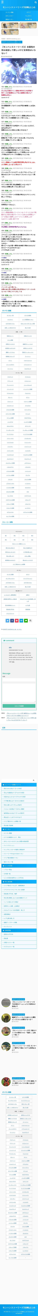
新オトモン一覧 (8, 862)
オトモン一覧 (10, 315)
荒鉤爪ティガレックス (27, 352)
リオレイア (28, 500)
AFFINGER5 (19, 1313)
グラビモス (28, 405)
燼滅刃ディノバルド (28, 344)
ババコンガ (28, 471)
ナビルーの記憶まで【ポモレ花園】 (14, 809)
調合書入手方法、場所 (10, 893)
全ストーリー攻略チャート (19, 543)
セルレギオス (10, 426)
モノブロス (10, 495)
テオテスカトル (28, 360)
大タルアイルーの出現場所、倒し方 (14, 910)
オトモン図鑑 (9, 12)
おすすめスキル (28, 582)
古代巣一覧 (7, 873)
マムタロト (28, 16)
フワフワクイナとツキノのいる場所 (14, 889)
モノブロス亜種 (10, 516)
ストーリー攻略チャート (13, 785)
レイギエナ (28, 508)
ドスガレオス (27, 438)
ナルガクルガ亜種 (27, 454)
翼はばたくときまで (28, 560)
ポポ (28, 491)
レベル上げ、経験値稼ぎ (10, 595)
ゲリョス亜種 (10, 418)
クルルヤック (10, 405)
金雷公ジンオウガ (27, 348)
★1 (6, 535)
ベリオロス (28, 483)
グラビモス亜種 (10, 409)
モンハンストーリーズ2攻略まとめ (19, 7)
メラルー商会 (8, 869)
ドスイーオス (10, 438)
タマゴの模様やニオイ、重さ (12, 837)
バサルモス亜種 (10, 471)
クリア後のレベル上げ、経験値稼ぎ (14, 885)
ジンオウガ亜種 (28, 422)
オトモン (19, 629)
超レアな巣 (28, 327)
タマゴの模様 (27, 315)
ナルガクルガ (10, 454)
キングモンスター (10, 578)
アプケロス (28, 377)
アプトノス (10, 381)
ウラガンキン (10, 393)
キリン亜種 (10, 340)
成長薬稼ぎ (7, 914)
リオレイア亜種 (10, 504)
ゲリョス (28, 413)
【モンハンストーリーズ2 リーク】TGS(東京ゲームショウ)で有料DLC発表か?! (24, 1004)
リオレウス (28, 504)
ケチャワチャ (27, 409)
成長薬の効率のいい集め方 (10, 599)
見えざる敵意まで (27, 548)
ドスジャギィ (27, 442)
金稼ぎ (27, 595)
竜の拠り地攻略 (8, 825)
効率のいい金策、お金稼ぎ (12, 906)
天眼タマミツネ (28, 336)
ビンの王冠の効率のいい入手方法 (13, 878)
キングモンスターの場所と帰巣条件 (14, 849)
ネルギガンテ (27, 368)
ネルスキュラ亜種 (10, 463)
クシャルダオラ (10, 364)
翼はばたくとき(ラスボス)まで (13, 817)
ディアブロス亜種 (27, 434)
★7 (23, 539)
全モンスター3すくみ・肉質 (28, 323)
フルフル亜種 (27, 479)
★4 (32, 535)
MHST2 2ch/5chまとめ (9, 629)
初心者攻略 (8, 882)
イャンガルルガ (28, 385)
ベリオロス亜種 (10, 487)
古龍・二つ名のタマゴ (10, 327)
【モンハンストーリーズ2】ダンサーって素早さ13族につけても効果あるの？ (24, 1048)
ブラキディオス (10, 483)
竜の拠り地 (28, 19)
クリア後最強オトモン (27, 319)
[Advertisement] (19, 755)
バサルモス (28, 467)
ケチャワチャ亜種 (10, 413)
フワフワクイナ (10, 613)
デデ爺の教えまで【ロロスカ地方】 (14, 801)
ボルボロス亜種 (10, 491)
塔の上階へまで (10, 556)
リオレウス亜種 (10, 508)
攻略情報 (8, 930)
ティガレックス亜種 (28, 430)
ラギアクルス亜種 (10, 500)
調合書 (6, 938)
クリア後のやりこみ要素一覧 (12, 821)
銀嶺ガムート (10, 336)
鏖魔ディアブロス (10, 352)
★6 (14, 539)
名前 (3, 676)
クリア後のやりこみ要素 (19, 564)
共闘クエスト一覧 (9, 942)
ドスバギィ (10, 446)
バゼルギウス (10, 467)
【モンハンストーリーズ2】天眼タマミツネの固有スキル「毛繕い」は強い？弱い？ (24, 1032)
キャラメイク (8, 926)
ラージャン (28, 356)
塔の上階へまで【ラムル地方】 (13, 805)
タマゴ (28, 12)
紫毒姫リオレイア (10, 356)
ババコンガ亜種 (10, 475)
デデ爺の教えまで (27, 552)
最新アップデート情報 (10, 922)
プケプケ (28, 475)
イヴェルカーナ (28, 364)
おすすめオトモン (10, 323)
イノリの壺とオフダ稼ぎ (11, 902)
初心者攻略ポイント (10, 605)
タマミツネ (28, 426)
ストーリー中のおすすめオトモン (13, 853)
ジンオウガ (10, 422)
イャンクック (10, 389)
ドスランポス (10, 450)
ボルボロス (28, 487)
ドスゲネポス (10, 442)
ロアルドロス (10, 512)
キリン (10, 360)
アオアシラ (10, 377)
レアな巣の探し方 (9, 918)
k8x (10, 647)
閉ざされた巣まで (10, 548)
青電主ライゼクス (10, 344)
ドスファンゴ (27, 446)
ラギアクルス (27, 495)
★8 (32, 539)
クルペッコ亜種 (28, 401)
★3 (23, 535)
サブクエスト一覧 (9, 946)
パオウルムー (27, 463)
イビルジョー (27, 381)
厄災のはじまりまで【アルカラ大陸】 (15, 796)
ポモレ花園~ (28, 556)
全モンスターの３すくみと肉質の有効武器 (16, 841)
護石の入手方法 (8, 934)
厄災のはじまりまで (10, 552)
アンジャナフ (10, 385)
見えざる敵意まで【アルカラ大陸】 (14, 792)
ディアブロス (10, 434)
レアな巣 (28, 605)
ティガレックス (10, 430)
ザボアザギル (27, 418)
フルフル (10, 479)
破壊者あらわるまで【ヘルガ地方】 (14, 813)
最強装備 (28, 609)
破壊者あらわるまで (10, 560)
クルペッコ (10, 401)
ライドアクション (27, 578)
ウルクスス (28, 393)
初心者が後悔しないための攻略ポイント (15, 898)
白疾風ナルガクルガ (10, 348)
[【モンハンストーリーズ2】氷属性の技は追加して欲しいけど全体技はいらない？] (21, 620)
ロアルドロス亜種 (27, 512)
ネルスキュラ (27, 459)
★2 (14, 535)
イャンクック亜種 (27, 389)
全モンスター (9, 16)
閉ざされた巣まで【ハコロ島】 (13, 788)
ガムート (10, 397)
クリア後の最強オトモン (11, 858)
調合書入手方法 (10, 609)
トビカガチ (28, 450)
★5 (6, 539)
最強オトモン (9, 19)
